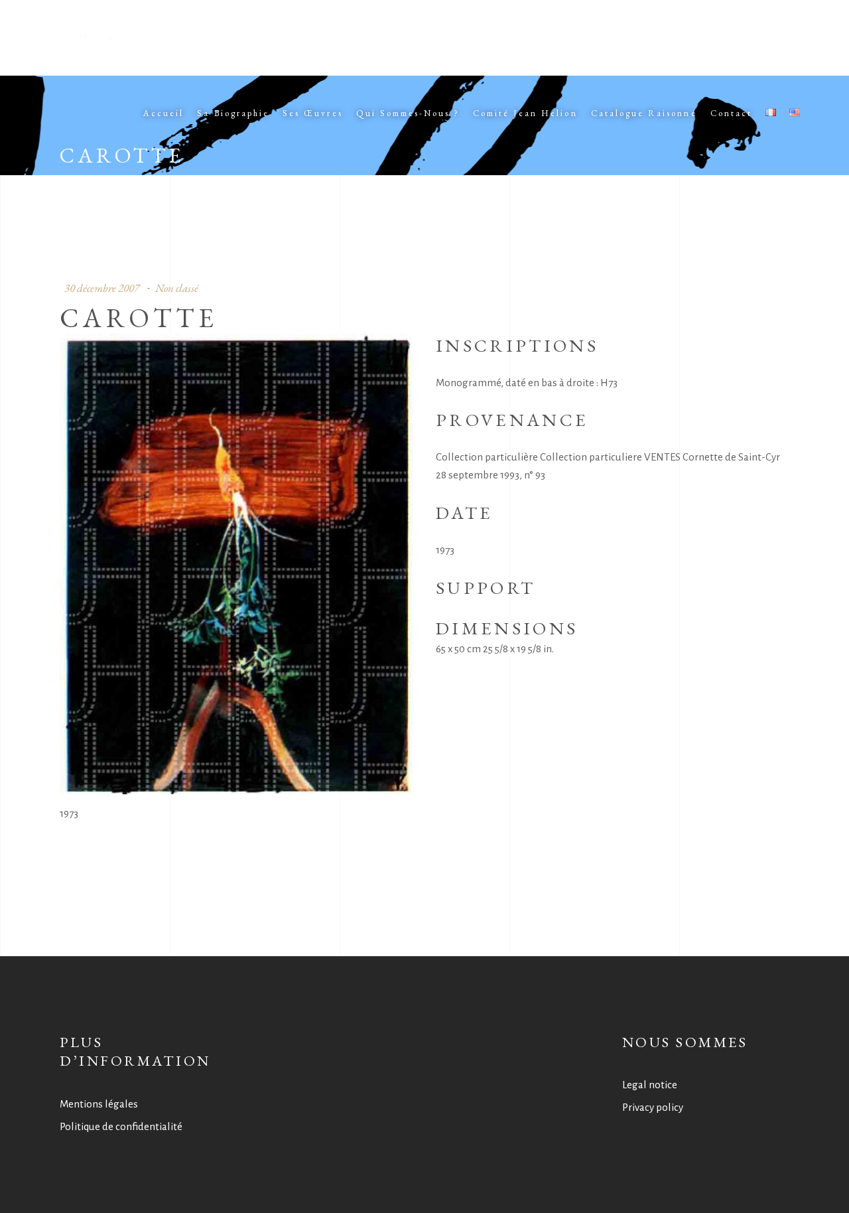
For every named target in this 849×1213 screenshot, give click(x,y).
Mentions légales (99, 1103)
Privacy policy (652, 1107)
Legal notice (649, 1084)
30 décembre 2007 (101, 288)
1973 (69, 813)
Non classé (176, 288)
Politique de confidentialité (121, 1126)
